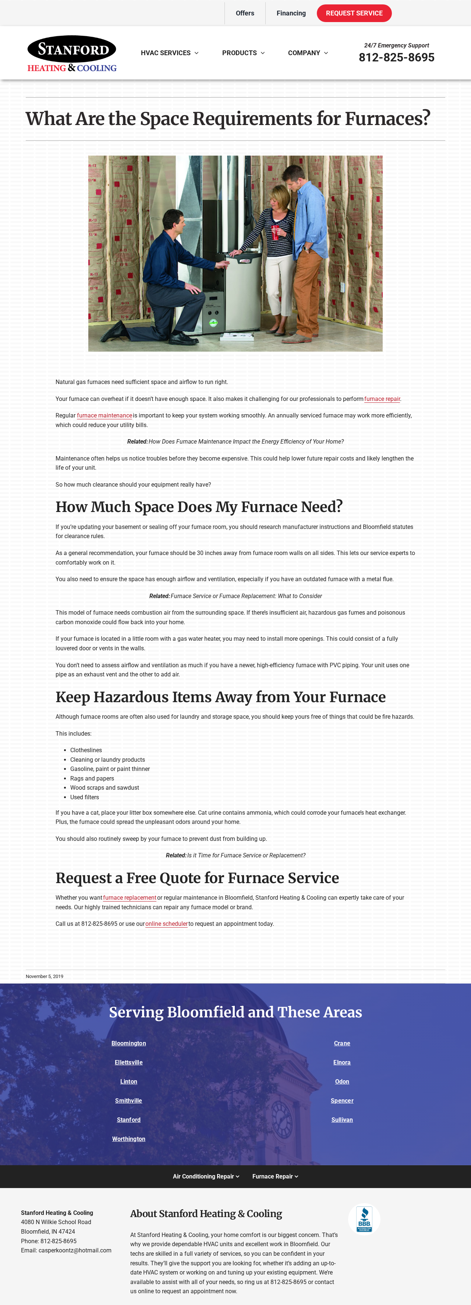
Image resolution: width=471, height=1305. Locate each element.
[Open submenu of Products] (265, 52)
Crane (342, 1043)
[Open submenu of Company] (328, 52)
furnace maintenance (104, 415)
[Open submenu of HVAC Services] (198, 52)
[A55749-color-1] (72, 32)
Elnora (342, 1062)
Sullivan (342, 1119)
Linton (128, 1081)
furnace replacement (129, 897)
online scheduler (166, 923)
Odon (342, 1081)
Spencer (342, 1100)
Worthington (129, 1138)
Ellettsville (129, 1062)
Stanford (129, 1119)
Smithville (128, 1100)
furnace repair (382, 398)
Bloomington (128, 1043)
